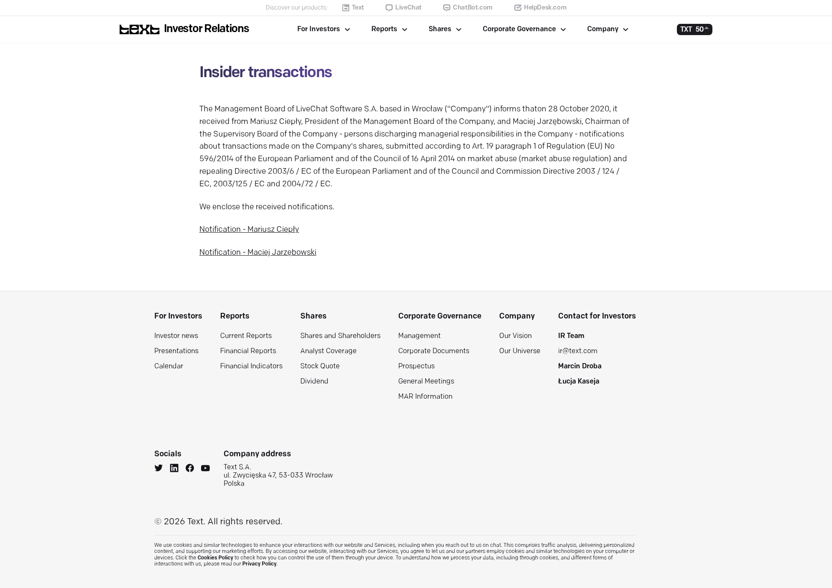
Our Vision (515, 336)
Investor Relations (206, 29)
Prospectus (416, 366)
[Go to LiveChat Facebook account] (189, 469)
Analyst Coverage (328, 351)
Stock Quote (320, 366)
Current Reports (246, 336)
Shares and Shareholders (340, 336)
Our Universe (519, 351)
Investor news (176, 336)
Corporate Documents (433, 351)
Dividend (314, 381)
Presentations (176, 351)
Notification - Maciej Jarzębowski (257, 253)
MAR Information (425, 396)
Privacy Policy (259, 564)
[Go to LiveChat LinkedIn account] (174, 469)
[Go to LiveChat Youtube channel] (205, 469)
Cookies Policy (215, 558)
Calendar (168, 366)
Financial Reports (248, 351)
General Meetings (426, 381)
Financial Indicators (251, 366)
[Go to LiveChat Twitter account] (158, 469)
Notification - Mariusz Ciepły (249, 230)
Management (419, 336)
